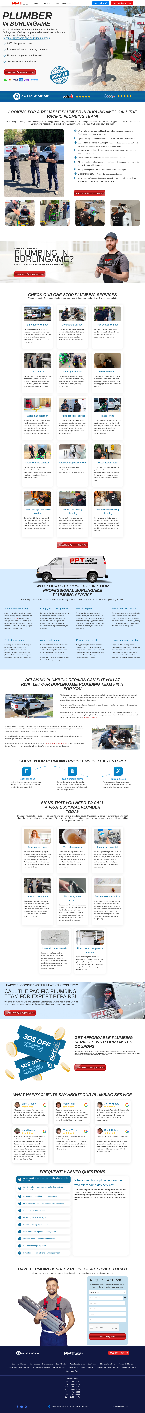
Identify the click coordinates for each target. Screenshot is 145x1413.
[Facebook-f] (17, 1407)
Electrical (15, 618)
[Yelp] (26, 1407)
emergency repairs (90, 717)
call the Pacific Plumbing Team (55, 743)
